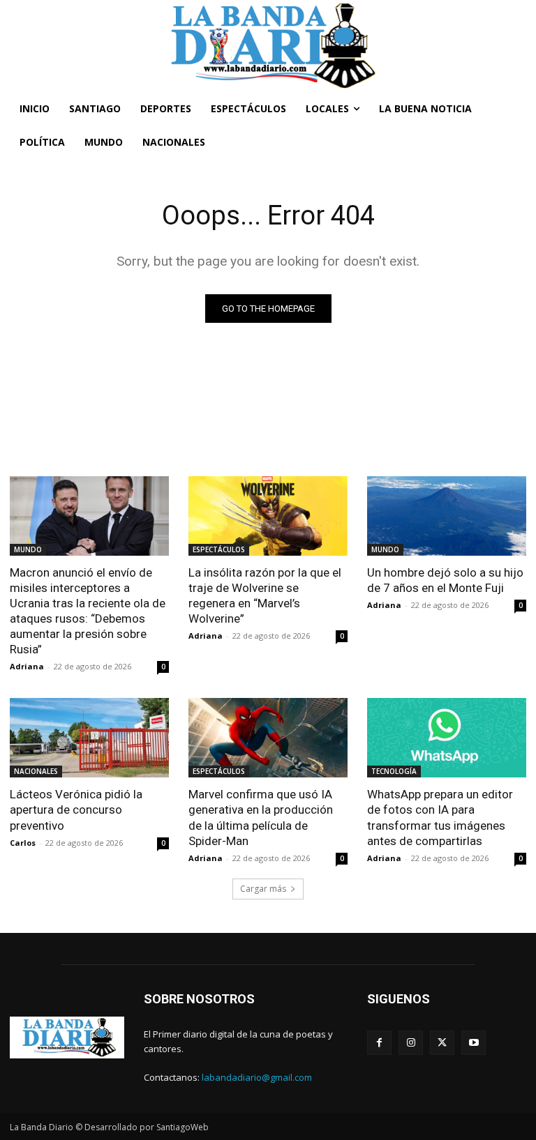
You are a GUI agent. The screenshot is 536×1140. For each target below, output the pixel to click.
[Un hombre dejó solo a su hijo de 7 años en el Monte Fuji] (446, 516)
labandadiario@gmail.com (257, 1077)
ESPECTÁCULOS (219, 549)
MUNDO (28, 549)
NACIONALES (36, 771)
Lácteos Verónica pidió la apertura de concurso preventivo (76, 809)
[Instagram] (411, 1043)
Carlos (23, 842)
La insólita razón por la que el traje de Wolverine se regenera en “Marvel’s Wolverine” (264, 595)
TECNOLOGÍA (394, 771)
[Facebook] (379, 1043)
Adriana (27, 666)
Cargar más (263, 889)
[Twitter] (442, 1043)
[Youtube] (473, 1043)
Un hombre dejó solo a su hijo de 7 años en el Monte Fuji (445, 580)
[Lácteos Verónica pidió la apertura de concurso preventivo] (89, 737)
